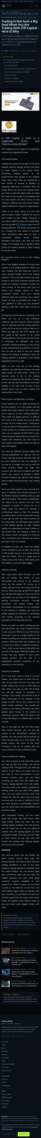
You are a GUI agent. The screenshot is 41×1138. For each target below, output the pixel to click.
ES (13, 1036)
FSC (3, 12)
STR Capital (21, 224)
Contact (4, 1082)
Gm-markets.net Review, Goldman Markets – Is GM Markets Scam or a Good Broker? (24, 962)
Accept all (23, 1134)
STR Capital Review (10, 65)
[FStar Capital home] (7, 6)
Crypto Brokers (13, 12)
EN (3, 1036)
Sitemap (4, 1107)
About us (4, 1079)
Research (5, 1051)
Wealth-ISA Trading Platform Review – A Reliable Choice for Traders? (25, 951)
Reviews (4, 1054)
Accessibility (6, 1100)
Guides (4, 1061)
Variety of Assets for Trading (13, 81)
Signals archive (6, 1070)
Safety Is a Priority (10, 75)
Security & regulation (8, 1064)
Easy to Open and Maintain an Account (17, 72)
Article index (6, 1085)
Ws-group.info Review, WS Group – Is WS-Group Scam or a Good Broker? (25, 984)
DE (8, 1036)
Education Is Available (11, 78)
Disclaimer (5, 1104)
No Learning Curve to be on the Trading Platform (20, 69)
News (3, 1048)
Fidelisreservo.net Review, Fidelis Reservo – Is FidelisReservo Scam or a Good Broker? (25, 974)
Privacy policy (6, 1094)
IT (17, 1036)
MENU (36, 6)
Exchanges (5, 1057)
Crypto (4, 1045)
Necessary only (9, 1134)
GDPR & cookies (7, 1097)
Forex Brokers (23, 934)
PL (22, 1036)
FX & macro (5, 1067)
